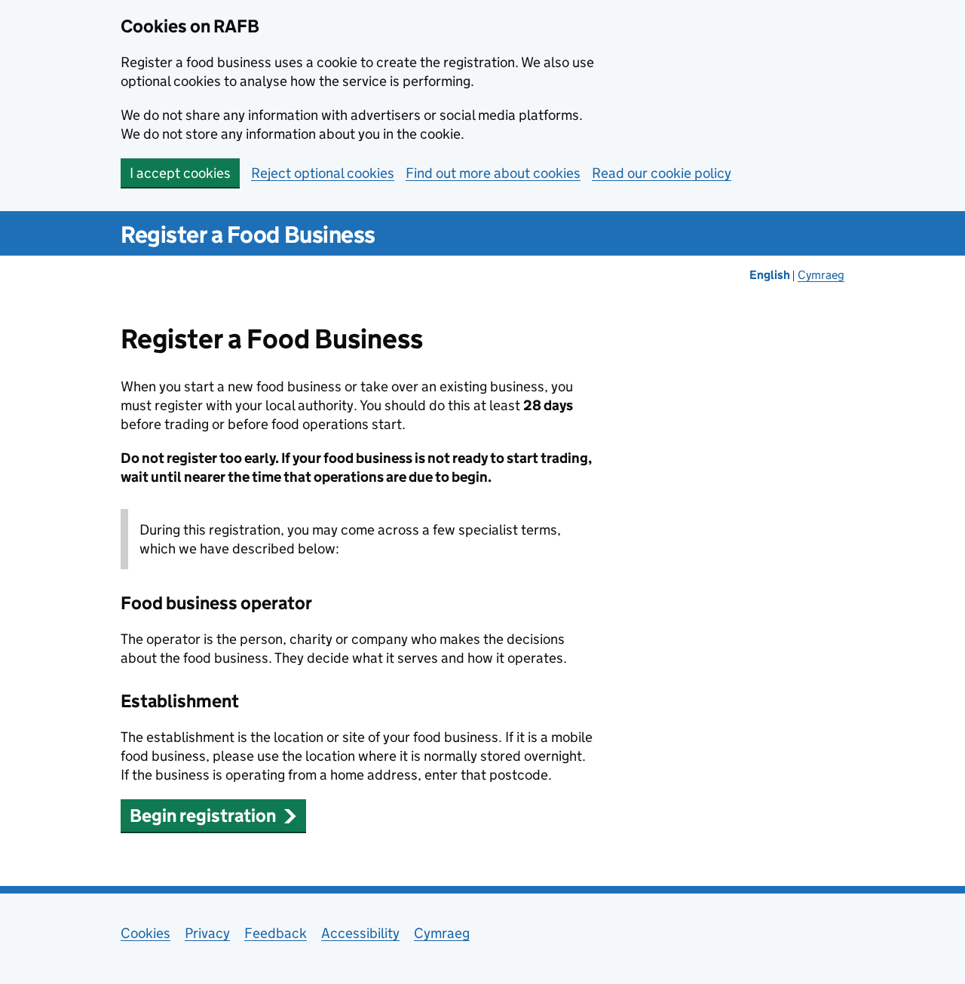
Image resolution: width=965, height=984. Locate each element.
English (770, 275)
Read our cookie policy (661, 173)
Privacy (207, 933)
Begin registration (203, 815)
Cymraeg (821, 275)
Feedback (275, 933)
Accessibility (360, 933)
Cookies (145, 933)
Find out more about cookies (493, 173)
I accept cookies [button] (180, 173)
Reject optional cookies (322, 173)
